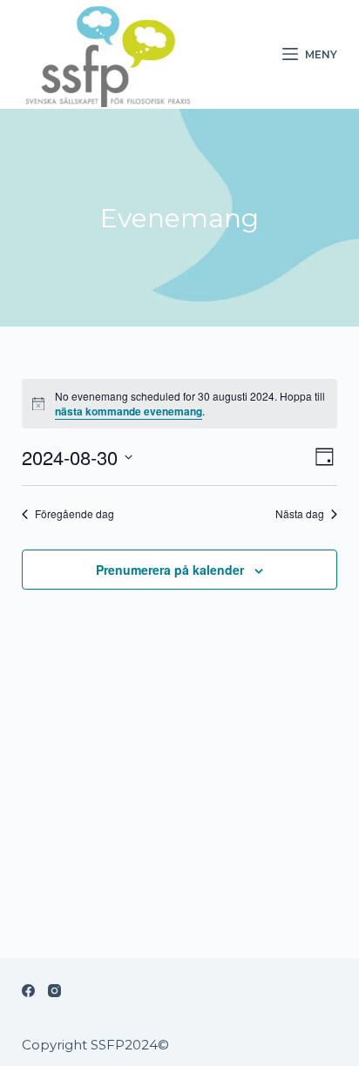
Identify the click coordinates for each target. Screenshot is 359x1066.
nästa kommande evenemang (128, 411)
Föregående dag (74, 514)
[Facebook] (28, 990)
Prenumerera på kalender (170, 569)
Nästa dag (299, 514)
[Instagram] (54, 990)
